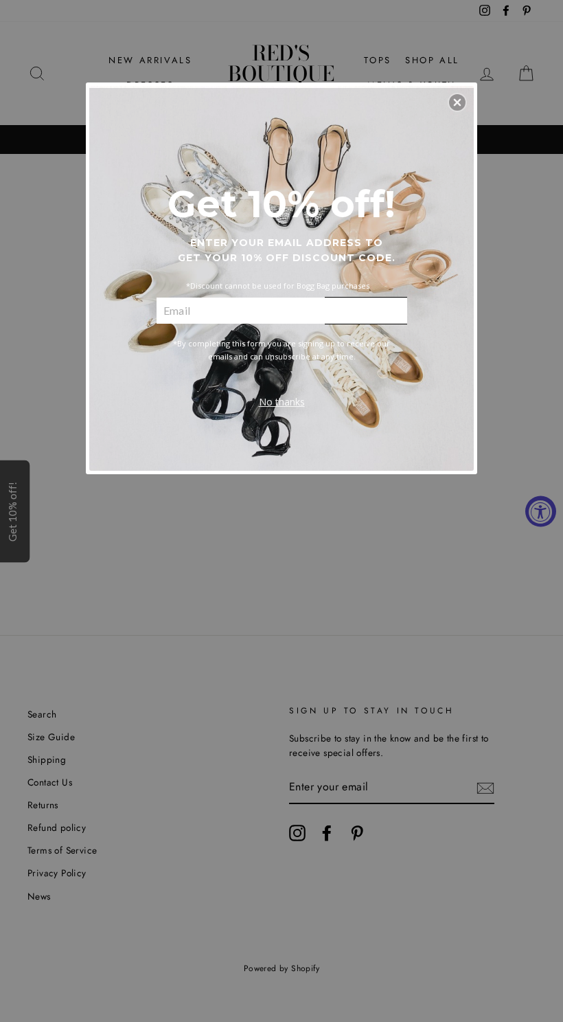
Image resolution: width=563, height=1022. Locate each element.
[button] (457, 102)
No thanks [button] (282, 401)
